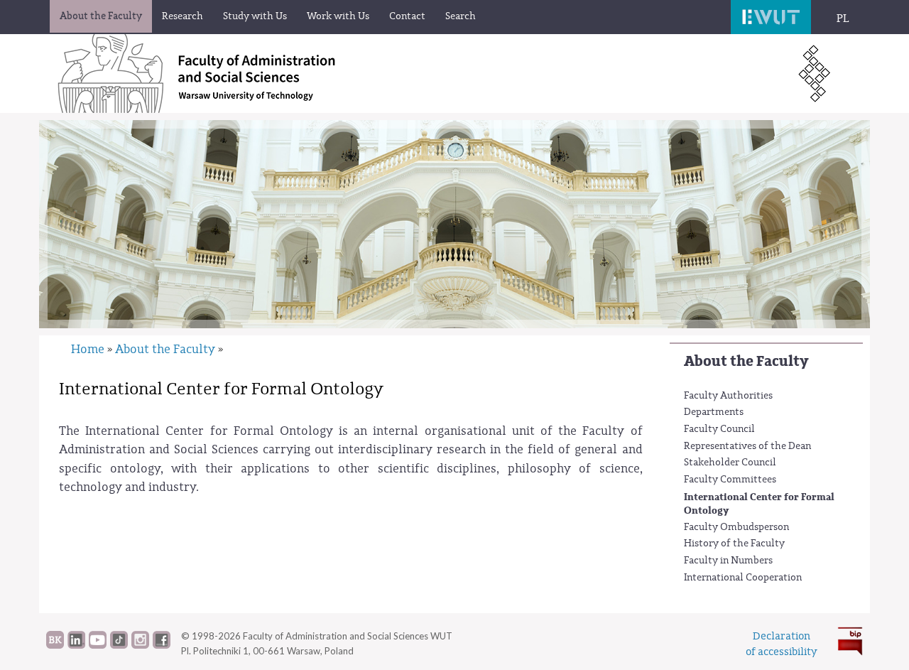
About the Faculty (746, 361)
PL (843, 18)
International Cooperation (743, 577)
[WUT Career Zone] (55, 645)
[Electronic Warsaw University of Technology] (771, 17)
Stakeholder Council (730, 462)
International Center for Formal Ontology (759, 504)
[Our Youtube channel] (98, 645)
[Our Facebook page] (161, 645)
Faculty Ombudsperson (736, 527)
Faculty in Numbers (728, 560)
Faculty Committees (730, 479)
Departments (714, 412)
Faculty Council (719, 429)
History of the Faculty (734, 543)
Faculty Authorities (728, 395)
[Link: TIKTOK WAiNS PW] (119, 645)
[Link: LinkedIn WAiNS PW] (76, 645)
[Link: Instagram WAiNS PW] (140, 645)
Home (87, 349)
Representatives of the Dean (747, 446)
